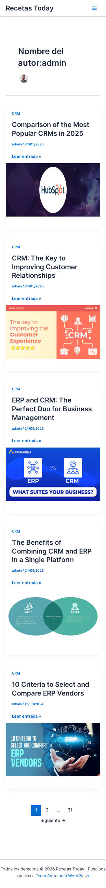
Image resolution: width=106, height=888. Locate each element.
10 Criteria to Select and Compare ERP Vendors (50, 688)
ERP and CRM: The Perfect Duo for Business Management (52, 409)
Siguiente (53, 820)
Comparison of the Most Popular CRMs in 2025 (50, 128)
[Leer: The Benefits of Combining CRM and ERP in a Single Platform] (53, 615)
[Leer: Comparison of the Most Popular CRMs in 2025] (53, 189)
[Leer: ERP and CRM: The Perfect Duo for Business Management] (53, 473)
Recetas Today (30, 8)
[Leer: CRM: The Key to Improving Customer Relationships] (53, 331)
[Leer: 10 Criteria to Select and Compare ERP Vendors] (53, 749)
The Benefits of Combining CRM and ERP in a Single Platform (52, 551)
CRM (16, 113)
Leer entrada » (26, 157)
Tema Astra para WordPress (62, 875)
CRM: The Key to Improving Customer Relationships (44, 267)
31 (70, 810)
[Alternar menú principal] (94, 8)
